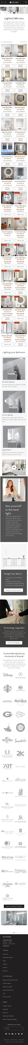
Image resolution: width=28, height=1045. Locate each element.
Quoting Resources (8, 990)
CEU (4, 993)
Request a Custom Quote (13, 590)
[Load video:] (14, 467)
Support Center (7, 1006)
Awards (5, 967)
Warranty (5, 1012)
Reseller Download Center (10, 980)
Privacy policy (21, 1039)
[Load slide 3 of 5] (14, 932)
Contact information (18, 1041)
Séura (8, 1039)
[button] (2, 2)
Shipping (5, 1009)
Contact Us (6, 945)
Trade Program (7, 983)
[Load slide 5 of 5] (17, 932)
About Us (5, 954)
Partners (5, 971)
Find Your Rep (7, 996)
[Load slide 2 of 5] (12, 932)
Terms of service (9, 1041)
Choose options (7, 65)
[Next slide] (19, 932)
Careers (5, 964)
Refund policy (14, 1039)
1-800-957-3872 (7, 940)
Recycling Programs (8, 1016)
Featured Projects (8, 957)
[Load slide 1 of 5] (10, 932)
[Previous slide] (8, 932)
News (4, 960)
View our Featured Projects (14, 906)
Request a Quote (7, 986)
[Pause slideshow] (25, 932)
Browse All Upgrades (14, 642)
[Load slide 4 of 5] (16, 932)
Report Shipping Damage (10, 1019)
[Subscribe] (22, 1028)
